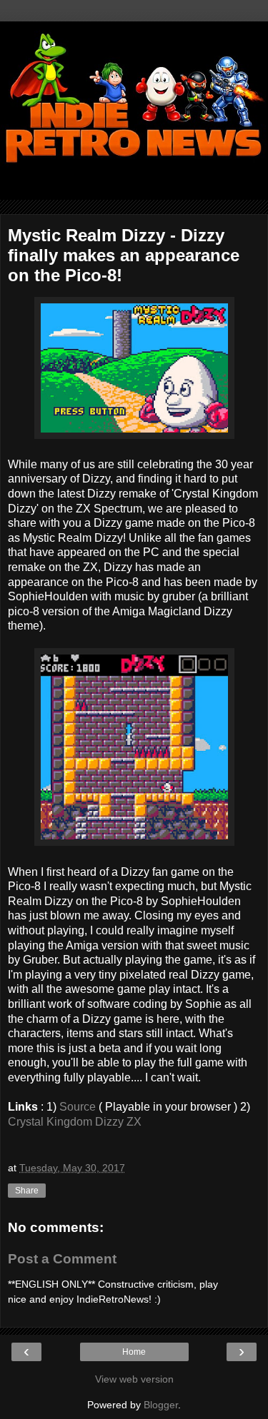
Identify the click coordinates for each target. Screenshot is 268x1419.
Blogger (161, 1404)
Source (77, 1107)
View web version (134, 1379)
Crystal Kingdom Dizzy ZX (75, 1122)
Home (134, 1352)
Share (27, 1191)
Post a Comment (62, 1258)
